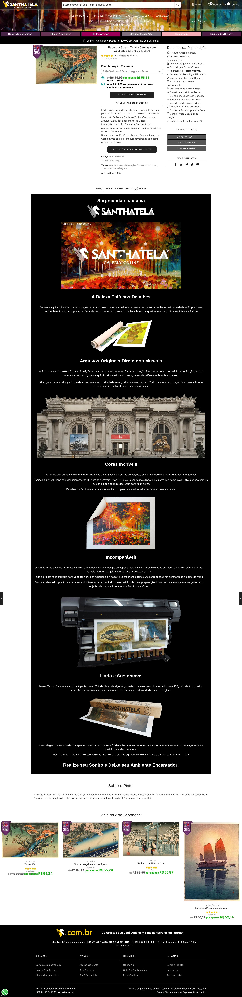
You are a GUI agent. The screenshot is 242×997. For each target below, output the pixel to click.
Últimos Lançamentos (47, 975)
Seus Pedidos (86, 970)
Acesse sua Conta (88, 965)
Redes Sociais (130, 975)
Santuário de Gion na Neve (151, 863)
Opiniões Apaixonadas (135, 970)
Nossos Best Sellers (46, 970)
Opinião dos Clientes (221, 34)
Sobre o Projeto (175, 965)
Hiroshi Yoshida (212, 905)
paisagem (122, 168)
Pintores (98, 15)
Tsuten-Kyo (30, 864)
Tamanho (127, 66)
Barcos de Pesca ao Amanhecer (211, 908)
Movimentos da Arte (141, 34)
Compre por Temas (119, 15)
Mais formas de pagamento (120, 87)
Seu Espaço (162, 15)
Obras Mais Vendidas (20, 34)
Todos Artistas (101, 34)
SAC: (56, 988)
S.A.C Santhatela (88, 975)
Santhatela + (143, 15)
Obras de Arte (79, 15)
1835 (118, 173)
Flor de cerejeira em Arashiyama (91, 864)
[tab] (99, 188)
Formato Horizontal (147, 165)
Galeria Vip (181, 34)
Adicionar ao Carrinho (133, 94)
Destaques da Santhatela (49, 965)
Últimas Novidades (60, 34)
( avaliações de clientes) (125, 55)
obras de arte (109, 168)
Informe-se (172, 970)
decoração (130, 165)
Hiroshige (115, 160)
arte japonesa (116, 165)
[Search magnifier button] (177, 5)
